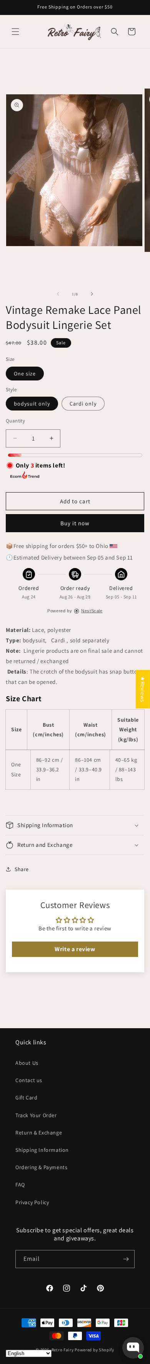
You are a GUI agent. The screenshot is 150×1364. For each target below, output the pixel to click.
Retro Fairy (63, 1349)
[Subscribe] (125, 1259)
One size (25, 373)
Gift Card (26, 1097)
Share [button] (22, 869)
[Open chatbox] (133, 1348)
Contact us (28, 1080)
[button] (15, 31)
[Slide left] (58, 293)
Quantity (15, 420)
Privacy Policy (32, 1202)
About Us (26, 1062)
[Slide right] (91, 293)
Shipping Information (42, 1149)
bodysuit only (32, 403)
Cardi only (83, 403)
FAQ (20, 1184)
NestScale (91, 610)
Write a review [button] (75, 949)
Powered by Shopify (94, 1349)
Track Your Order (36, 1115)
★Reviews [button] (143, 689)
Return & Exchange (38, 1132)
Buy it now (75, 523)
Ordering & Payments (41, 1167)
